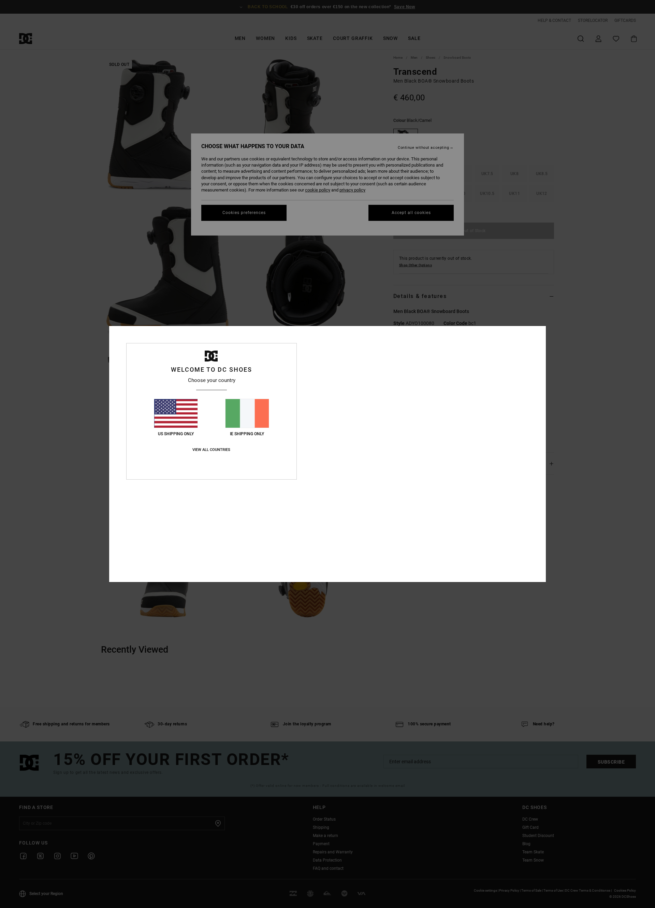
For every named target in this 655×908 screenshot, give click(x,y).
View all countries (211, 450)
